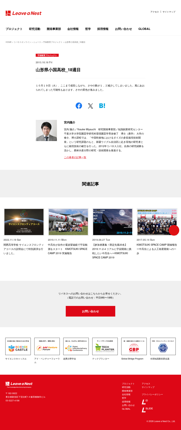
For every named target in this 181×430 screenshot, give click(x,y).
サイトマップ (169, 12)
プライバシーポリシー (152, 394)
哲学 (88, 29)
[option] (24, 231)
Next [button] (174, 230)
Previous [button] (7, 230)
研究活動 (34, 29)
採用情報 (103, 29)
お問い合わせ (123, 29)
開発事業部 (54, 29)
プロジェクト (14, 29)
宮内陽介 (69, 122)
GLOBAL (144, 29)
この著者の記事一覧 (75, 157)
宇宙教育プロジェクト (47, 55)
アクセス (154, 12)
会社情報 (73, 29)
